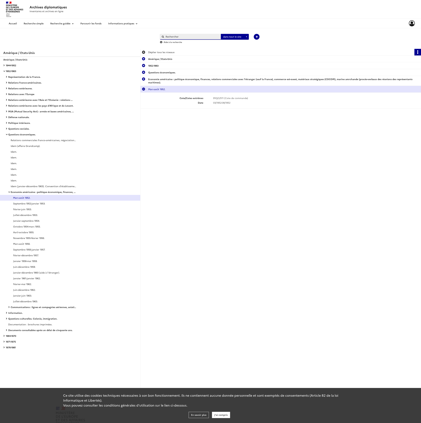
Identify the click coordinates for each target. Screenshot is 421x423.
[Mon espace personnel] (412, 23)
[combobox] (235, 37)
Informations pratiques (121, 23)
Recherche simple (34, 23)
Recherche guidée (60, 23)
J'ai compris (221, 414)
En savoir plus (198, 414)
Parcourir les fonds (90, 23)
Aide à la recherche (173, 42)
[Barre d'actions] (417, 52)
